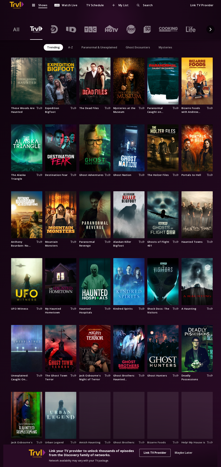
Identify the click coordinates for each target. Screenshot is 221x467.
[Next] (210, 29)
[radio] (16, 29)
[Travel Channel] (18, 5)
